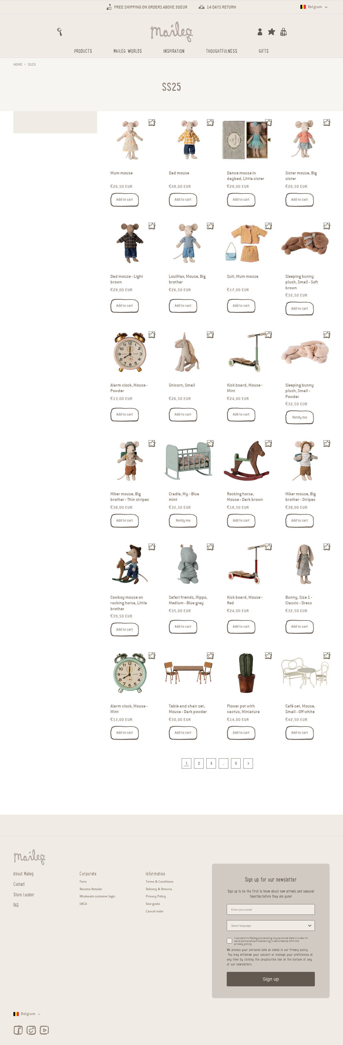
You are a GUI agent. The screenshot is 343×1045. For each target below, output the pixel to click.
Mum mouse (121, 173)
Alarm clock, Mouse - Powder (129, 388)
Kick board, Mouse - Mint (245, 388)
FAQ (15, 904)
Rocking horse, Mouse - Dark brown (245, 497)
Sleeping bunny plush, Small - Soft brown (301, 282)
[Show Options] (309, 925)
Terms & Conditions (159, 881)
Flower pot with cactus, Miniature (243, 709)
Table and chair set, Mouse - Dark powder (188, 709)
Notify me (299, 417)
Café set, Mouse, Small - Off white (300, 709)
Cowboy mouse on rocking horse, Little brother (128, 603)
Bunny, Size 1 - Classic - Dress (298, 600)
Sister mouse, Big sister (301, 176)
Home (17, 64)
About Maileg (23, 873)
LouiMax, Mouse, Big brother (187, 279)
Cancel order (154, 911)
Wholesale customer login (97, 896)
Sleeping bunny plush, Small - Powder (299, 391)
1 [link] (186, 763)
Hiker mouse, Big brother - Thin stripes (129, 497)
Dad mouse (179, 173)
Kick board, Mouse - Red (245, 600)
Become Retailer (91, 889)
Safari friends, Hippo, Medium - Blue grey (188, 600)
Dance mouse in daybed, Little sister (245, 176)
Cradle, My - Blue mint (184, 497)
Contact (19, 883)
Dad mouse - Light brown (126, 279)
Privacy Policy (156, 896)
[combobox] (269, 925)
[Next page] (248, 763)
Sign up (271, 979)
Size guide (153, 903)
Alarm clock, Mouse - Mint (129, 709)
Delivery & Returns (159, 889)
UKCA (83, 903)
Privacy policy (299, 949)
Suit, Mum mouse (242, 276)
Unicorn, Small (182, 385)
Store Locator (23, 894)
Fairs (83, 881)
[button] (59, 32)
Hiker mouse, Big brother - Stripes (300, 497)
